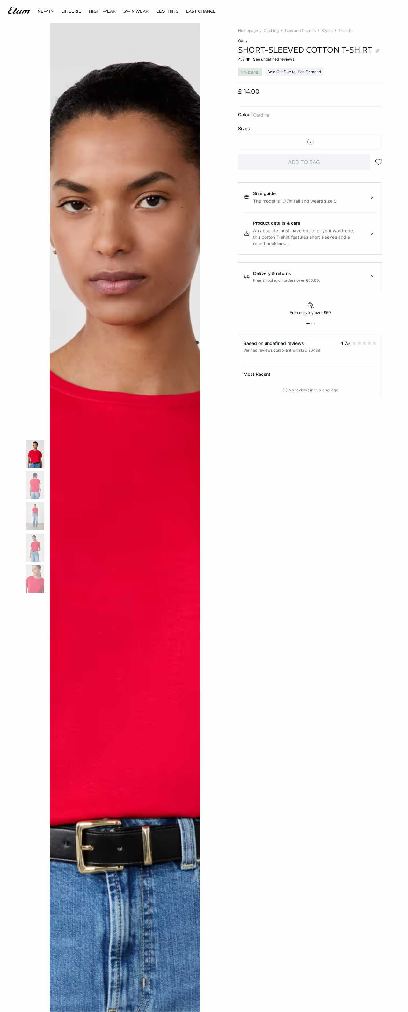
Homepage (248, 30)
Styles (326, 30)
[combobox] (310, 142)
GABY (243, 40)
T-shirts (345, 30)
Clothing (271, 30)
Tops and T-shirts (300, 30)
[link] (46, 11)
